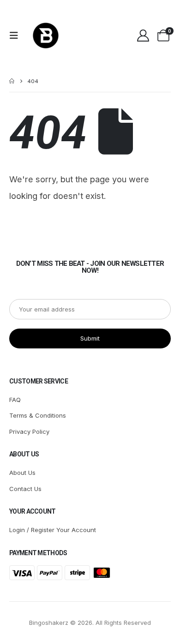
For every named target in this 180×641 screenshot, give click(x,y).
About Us (22, 472)
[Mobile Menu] (17, 35)
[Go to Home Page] (11, 81)
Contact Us (25, 488)
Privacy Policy (29, 431)
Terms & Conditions (37, 415)
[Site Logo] (45, 35)
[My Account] (143, 36)
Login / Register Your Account (52, 529)
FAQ (15, 399)
